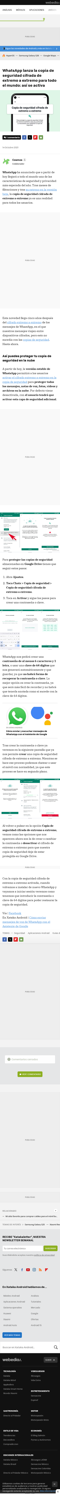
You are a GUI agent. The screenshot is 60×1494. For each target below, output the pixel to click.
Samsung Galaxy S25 (35, 1224)
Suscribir (50, 1248)
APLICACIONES (36, 9)
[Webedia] (53, 2)
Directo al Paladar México (15, 1472)
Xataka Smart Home (13, 1388)
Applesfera (8, 1384)
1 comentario (13, 137)
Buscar (56, 1347)
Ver (31, 1074)
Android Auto (10, 1325)
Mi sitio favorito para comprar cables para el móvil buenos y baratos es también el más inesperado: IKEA (32, 1216)
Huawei (7, 1313)
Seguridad (19, 932)
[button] (18, 160)
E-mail (41, 137)
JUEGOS (52, 9)
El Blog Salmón (38, 1435)
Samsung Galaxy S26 (29, 55)
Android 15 (36, 1325)
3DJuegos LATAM (39, 1459)
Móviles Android (11, 1295)
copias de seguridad (36, 339)
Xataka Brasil (9, 1464)
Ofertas (35, 1319)
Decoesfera (9, 1439)
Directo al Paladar (12, 1415)
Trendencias (9, 1435)
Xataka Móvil (9, 1380)
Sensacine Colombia (41, 1468)
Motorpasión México (41, 1472)
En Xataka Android (14, 727)
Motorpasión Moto (40, 1419)
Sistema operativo (12, 1307)
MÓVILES (20, 9)
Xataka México (10, 1459)
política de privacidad (44, 1254)
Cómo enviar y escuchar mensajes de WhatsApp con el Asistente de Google (26, 732)
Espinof (34, 1399)
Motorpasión (37, 1415)
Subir (48, 1359)
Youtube (28, 1269)
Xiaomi (6, 1319)
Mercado (35, 1307)
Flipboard (35, 137)
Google (34, 1313)
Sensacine (36, 1395)
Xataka (6, 1375)
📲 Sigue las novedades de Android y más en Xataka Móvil (30, 48)
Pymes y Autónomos (41, 1439)
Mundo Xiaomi (10, 1393)
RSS (40, 1269)
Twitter (30, 137)
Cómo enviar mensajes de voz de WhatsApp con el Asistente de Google (26, 922)
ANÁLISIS (7, 9)
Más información (48, 1490)
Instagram (34, 1269)
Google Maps (49, 55)
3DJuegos (35, 1375)
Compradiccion (10, 1444)
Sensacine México (40, 1464)
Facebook (24, 137)
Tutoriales (36, 1301)
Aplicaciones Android (39, 932)
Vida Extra (36, 1380)
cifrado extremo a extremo (24, 322)
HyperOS (10, 55)
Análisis (35, 1295)
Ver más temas (12, 1334)
